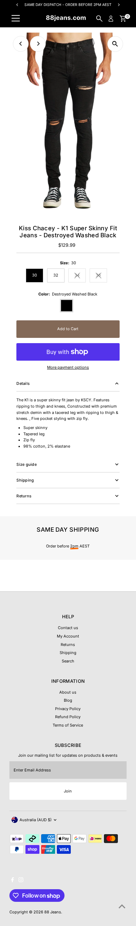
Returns (68, 644)
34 (80, 276)
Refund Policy (68, 716)
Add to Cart (67, 328)
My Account (68, 636)
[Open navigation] (15, 18)
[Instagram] (21, 880)
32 (55, 275)
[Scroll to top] (122, 907)
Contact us (68, 627)
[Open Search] (99, 18)
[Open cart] (123, 18)
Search (68, 661)
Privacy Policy (68, 708)
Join (68, 791)
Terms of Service (68, 725)
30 (34, 275)
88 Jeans (52, 912)
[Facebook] (12, 880)
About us (67, 692)
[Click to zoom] (115, 44)
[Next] (38, 44)
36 (101, 276)
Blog (68, 700)
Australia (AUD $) (36, 819)
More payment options (68, 367)
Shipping (68, 652)
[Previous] (21, 44)
